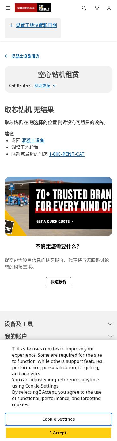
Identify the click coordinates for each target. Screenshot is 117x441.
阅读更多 (42, 85)
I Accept (58, 432)
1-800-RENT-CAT (67, 154)
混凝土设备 (33, 140)
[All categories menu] (8, 8)
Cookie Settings (58, 419)
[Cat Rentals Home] (33, 8)
